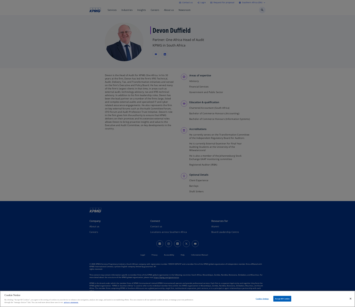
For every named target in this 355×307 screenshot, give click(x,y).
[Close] (351, 299)
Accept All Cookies (282, 299)
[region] (177, 299)
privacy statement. (71, 302)
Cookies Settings (262, 299)
